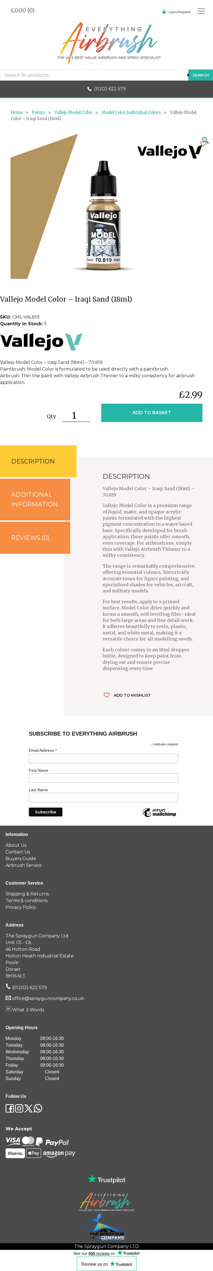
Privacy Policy (21, 907)
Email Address (43, 750)
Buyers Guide (21, 858)
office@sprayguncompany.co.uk (48, 998)
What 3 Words (27, 1009)
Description (33, 461)
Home (17, 112)
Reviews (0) (30, 538)
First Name (38, 770)
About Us (16, 845)
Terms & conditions (26, 900)
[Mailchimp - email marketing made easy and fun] (159, 816)
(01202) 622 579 (29, 987)
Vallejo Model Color (73, 112)
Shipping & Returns (27, 894)
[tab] (32, 461)
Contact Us (18, 852)
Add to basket (151, 412)
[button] (203, 144)
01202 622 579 (110, 88)
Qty (51, 416)
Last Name (38, 790)
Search (200, 75)
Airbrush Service (24, 865)
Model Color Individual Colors (131, 112)
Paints (38, 112)
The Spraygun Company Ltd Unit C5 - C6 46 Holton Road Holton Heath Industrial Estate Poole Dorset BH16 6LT (40, 956)
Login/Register (179, 12)
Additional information (34, 499)
